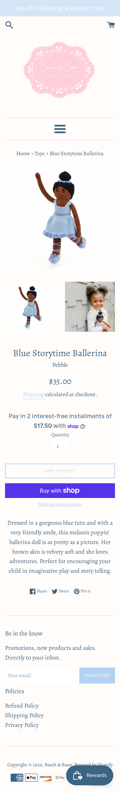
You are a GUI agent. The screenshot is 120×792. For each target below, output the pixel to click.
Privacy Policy (22, 725)
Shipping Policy (24, 715)
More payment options (60, 504)
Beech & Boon (58, 764)
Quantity (60, 434)
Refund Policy (22, 706)
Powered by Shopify (93, 764)
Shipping (33, 394)
